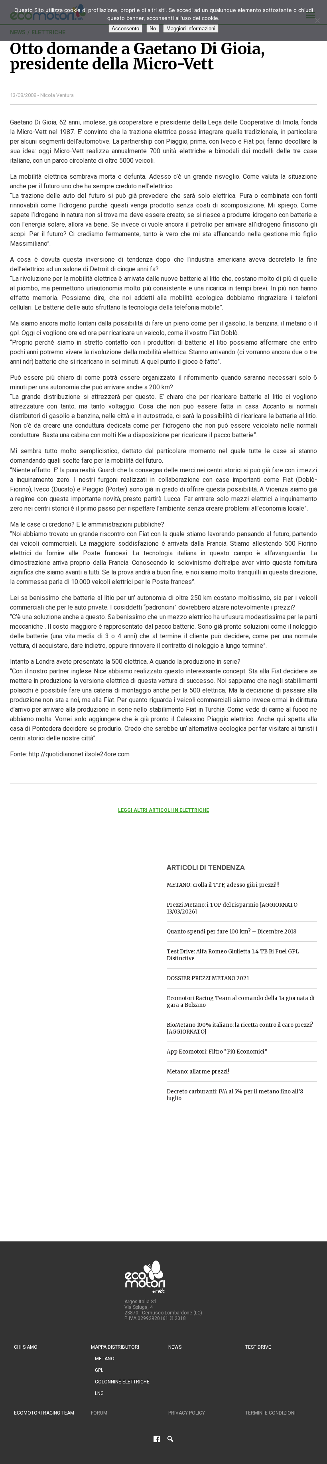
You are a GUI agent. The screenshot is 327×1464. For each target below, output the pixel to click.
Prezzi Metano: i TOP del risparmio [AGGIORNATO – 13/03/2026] (235, 908)
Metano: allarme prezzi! (198, 1071)
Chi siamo (25, 1347)
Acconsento (125, 29)
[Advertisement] (70, 906)
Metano (104, 1358)
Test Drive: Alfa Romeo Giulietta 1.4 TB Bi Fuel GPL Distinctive (233, 955)
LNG (99, 1393)
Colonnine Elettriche (122, 1382)
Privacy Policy (186, 1413)
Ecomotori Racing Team (44, 1413)
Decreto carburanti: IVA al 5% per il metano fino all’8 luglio (235, 1095)
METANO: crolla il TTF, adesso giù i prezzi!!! (223, 885)
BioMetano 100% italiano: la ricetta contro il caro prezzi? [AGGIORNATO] (240, 1028)
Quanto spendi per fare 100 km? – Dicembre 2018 (231, 931)
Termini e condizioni (270, 1413)
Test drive (258, 1347)
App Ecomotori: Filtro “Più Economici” (217, 1051)
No (153, 29)
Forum (99, 1413)
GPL (99, 1370)
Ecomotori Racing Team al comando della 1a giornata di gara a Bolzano (241, 1001)
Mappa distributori (115, 1347)
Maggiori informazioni (190, 29)
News (174, 1347)
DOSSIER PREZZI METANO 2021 (208, 978)
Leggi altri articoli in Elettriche (163, 810)
